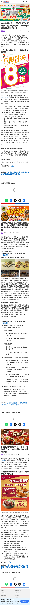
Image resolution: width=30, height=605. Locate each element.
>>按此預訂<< (5, 255)
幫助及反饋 (17, 592)
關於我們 (3, 592)
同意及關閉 (24, 601)
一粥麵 (3, 461)
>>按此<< (12, 166)
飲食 (2, 232)
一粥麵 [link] (9, 562)
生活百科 (3, 30)
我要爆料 (17, 595)
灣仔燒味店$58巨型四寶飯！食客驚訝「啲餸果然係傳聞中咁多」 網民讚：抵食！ (14, 567)
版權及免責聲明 (18, 590)
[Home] (6, 1)
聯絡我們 (3, 590)
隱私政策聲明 (3, 595)
